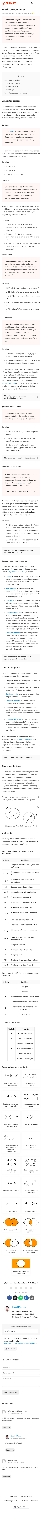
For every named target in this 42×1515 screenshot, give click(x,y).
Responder (6, 1427)
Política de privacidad (11, 1501)
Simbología (10, 90)
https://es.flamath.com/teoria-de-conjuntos (20, 1343)
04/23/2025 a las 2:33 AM (16, 1462)
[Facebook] (9, 1297)
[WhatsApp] (20, 1297)
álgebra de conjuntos (17, 572)
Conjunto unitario (13, 701)
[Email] (31, 1297)
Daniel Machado (9, 13)
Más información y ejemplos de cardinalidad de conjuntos (16, 397)
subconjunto (22, 483)
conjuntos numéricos (24, 739)
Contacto (25, 1501)
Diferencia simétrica (13, 613)
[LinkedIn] (26, 1297)
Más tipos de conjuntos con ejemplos (18, 757)
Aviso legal (13, 1496)
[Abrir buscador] (32, 3)
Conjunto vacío (12, 694)
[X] (15, 1297)
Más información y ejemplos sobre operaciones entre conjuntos (17, 658)
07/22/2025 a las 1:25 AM (19, 1438)
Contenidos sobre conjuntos (16, 93)
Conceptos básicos (13, 80)
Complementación (13, 633)
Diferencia (10, 600)
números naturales (9, 383)
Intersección (11, 588)
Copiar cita (11, 1349)
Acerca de (34, 1501)
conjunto (11, 131)
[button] (11, 1287)
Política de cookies (26, 1496)
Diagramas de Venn (13, 87)
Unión (8, 576)
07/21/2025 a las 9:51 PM (15, 1413)
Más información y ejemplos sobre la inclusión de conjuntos (18, 551)
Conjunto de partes (13, 719)
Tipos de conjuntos (13, 83)
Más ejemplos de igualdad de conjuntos (19, 458)
